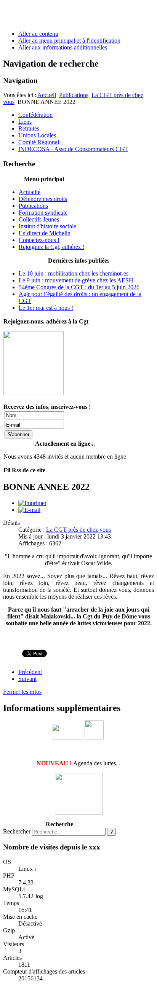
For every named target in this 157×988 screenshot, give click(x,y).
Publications (73, 95)
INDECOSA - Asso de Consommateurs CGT (73, 149)
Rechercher (16, 831)
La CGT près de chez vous (78, 529)
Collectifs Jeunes (39, 219)
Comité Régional (38, 142)
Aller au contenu (38, 33)
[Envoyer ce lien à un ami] (29, 510)
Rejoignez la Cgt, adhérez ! (51, 247)
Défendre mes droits (43, 199)
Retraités (28, 128)
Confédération (35, 115)
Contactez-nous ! (39, 240)
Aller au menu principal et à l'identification (69, 40)
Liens (25, 121)
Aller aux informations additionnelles (62, 47)
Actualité (29, 192)
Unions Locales (37, 135)
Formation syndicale (43, 212)
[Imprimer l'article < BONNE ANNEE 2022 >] (32, 503)
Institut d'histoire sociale (47, 226)
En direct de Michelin (44, 233)
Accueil (46, 95)
